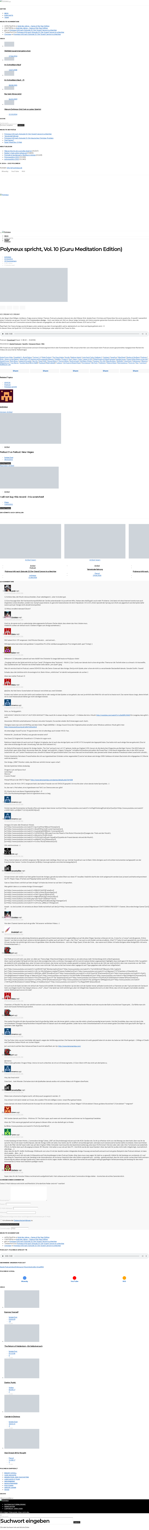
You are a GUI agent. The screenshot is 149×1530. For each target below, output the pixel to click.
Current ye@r (5, 1228)
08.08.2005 (13, 85)
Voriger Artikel (6, 412)
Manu (6, 502)
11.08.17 (12, 1460)
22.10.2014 (13, 114)
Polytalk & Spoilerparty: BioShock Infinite (19, 155)
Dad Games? (9, 140)
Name (3, 1204)
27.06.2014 (13, 56)
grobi (13, 591)
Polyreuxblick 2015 (11, 157)
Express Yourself (11, 1312)
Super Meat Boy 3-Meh (13, 142)
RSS (43, 344)
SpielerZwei (8, 457)
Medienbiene (9, 1481)
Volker (11, 1387)
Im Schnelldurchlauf (12, 65)
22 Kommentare (10, 261)
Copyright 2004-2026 (13, 1508)
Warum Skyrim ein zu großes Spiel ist (18, 151)
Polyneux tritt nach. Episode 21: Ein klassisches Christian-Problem (28, 138)
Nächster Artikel (7, 466)
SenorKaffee (16, 871)
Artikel (7, 239)
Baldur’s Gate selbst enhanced (15, 153)
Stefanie (14, 1170)
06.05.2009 (13, 99)
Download (11, 340)
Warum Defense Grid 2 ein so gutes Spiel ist (22, 109)
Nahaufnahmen (10, 1483)
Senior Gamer (10, 1487)
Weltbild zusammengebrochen (17, 51)
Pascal (97, 573)
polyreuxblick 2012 (11, 159)
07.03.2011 (8, 259)
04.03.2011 (8, 459)
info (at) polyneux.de (14, 168)
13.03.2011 (8, 504)
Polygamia (8, 1485)
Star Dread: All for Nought (15, 1453)
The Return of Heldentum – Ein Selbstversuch (23, 1346)
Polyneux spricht (10, 387)
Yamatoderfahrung (11, 136)
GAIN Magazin (10, 1475)
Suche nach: (4, 123)
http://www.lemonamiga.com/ (69, 1046)
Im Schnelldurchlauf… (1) (14, 80)
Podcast (7, 241)
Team (6, 17)
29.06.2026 (97, 575)
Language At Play (12, 1479)
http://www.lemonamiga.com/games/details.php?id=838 (52, 780)
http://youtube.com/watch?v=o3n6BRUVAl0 (113, 715)
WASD (6, 1489)
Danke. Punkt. (10, 1383)
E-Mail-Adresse (6, 1208)
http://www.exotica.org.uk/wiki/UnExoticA (20, 727)
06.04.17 (12, 1390)
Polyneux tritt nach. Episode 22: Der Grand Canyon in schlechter (33, 30)
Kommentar (5, 1200)
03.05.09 (12, 1319)
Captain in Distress (12, 1417)
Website (3, 1212)
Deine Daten (9, 1506)
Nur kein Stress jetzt (12, 94)
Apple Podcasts (15, 344)
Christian (7, 34)
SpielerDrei (13, 1317)
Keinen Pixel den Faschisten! (16, 1477)
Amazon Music (34, 344)
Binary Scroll (10, 1473)
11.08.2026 (32, 577)
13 (10, 1321)
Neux (6, 13)
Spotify (25, 344)
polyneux (7, 257)
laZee (13, 653)
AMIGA (7, 382)
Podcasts (8, 15)
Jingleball (15, 932)
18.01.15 (12, 1424)
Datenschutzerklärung (22, 1220)
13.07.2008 (13, 70)
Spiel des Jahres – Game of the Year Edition (33, 26)
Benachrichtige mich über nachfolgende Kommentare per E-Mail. (26, 1216)
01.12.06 (12, 1353)
